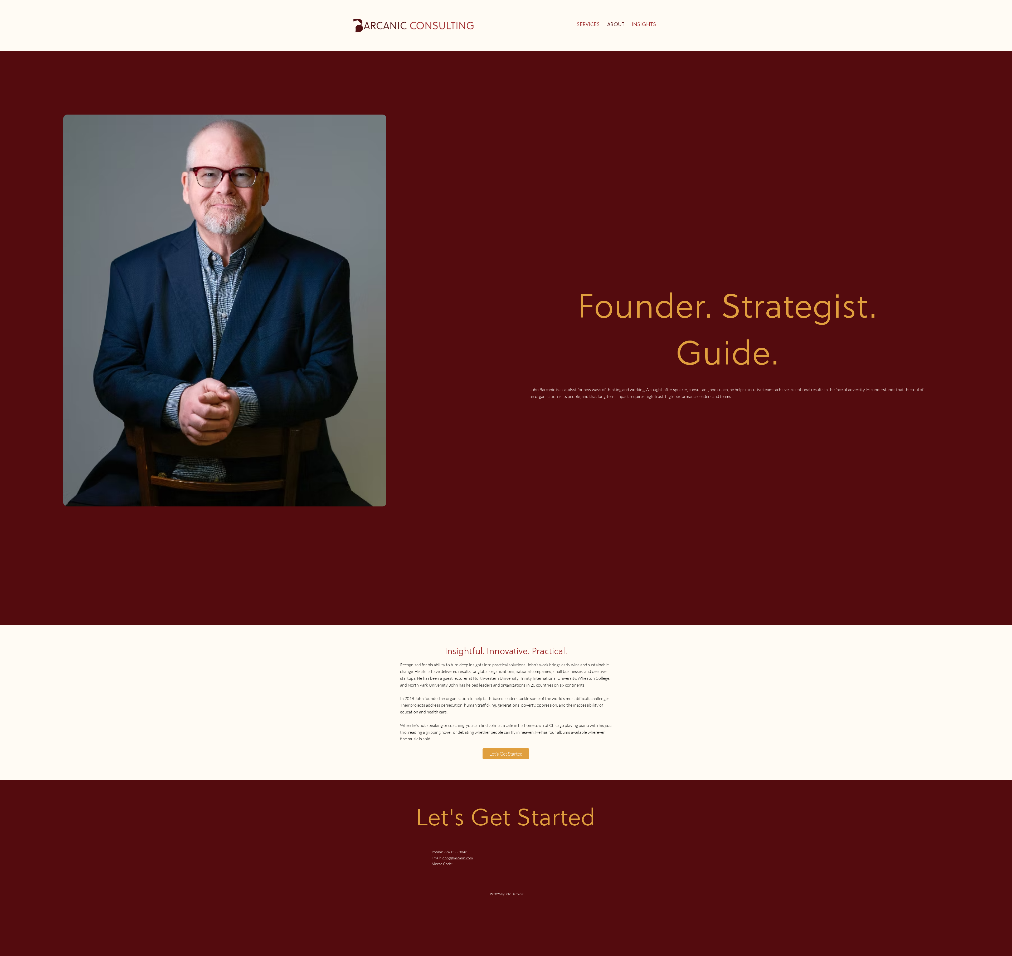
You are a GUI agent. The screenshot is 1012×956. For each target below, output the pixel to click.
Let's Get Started (505, 819)
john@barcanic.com (457, 858)
